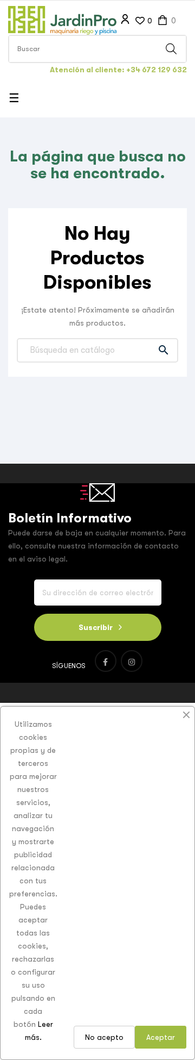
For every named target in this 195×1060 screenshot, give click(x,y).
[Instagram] (131, 661)
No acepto (104, 1037)
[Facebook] (105, 661)
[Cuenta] (125, 19)
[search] (171, 49)
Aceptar (160, 1037)
